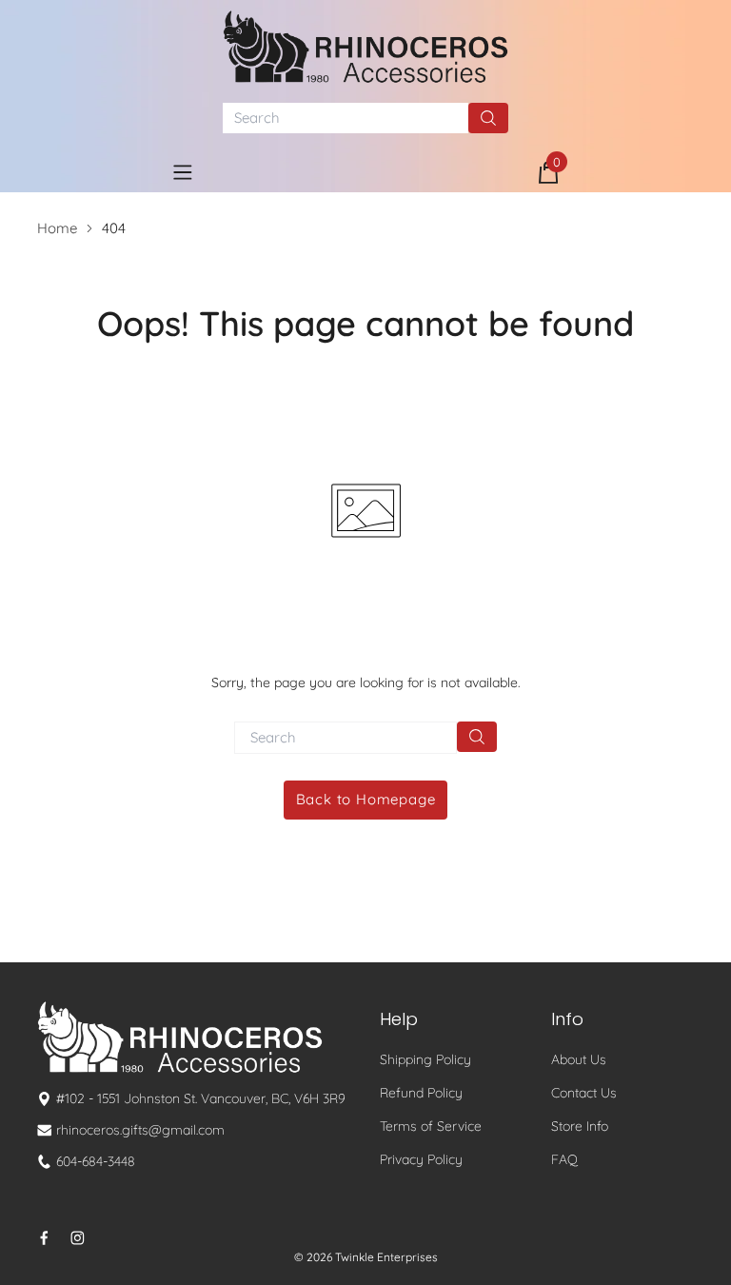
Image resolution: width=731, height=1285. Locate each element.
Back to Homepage (366, 799)
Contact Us (584, 1092)
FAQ (564, 1159)
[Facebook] (44, 1238)
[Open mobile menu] (182, 172)
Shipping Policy (425, 1059)
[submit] (488, 118)
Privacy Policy (421, 1159)
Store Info (579, 1126)
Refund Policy (421, 1092)
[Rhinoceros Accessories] (365, 47)
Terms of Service (431, 1126)
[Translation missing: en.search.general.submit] (477, 737)
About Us (578, 1059)
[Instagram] (77, 1238)
